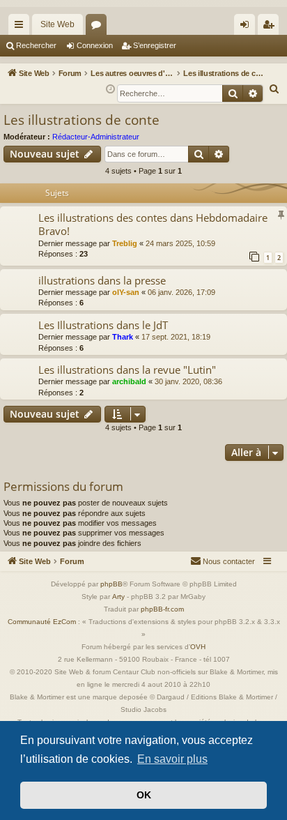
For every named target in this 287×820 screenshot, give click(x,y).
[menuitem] (274, 89)
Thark (122, 337)
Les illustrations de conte (81, 120)
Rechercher (36, 45)
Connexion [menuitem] (247, 27)
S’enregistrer (154, 45)
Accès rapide (21, 27)
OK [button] (144, 794)
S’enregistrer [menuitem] (271, 27)
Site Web (57, 24)
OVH (197, 647)
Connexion (95, 45)
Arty (118, 596)
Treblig (124, 243)
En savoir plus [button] (172, 759)
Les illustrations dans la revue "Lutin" (127, 370)
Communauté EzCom (42, 621)
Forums (99, 27)
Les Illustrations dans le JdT (103, 325)
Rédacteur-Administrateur (95, 136)
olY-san (125, 292)
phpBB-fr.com (162, 609)
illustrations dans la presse (102, 280)
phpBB (111, 584)
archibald (129, 381)
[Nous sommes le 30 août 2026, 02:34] (110, 90)
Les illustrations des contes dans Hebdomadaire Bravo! (152, 224)
